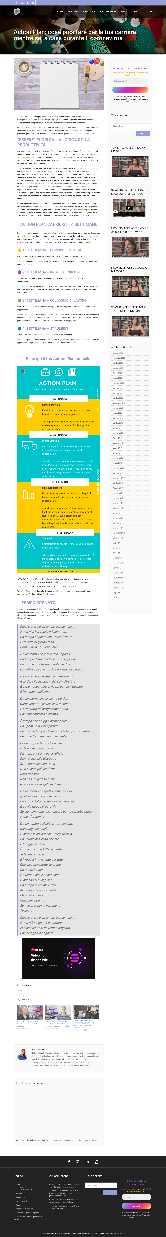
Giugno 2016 (117, 513)
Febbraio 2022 (118, 383)
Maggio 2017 (118, 493)
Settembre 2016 (119, 508)
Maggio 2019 (118, 433)
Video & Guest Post (26, 1189)
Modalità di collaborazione (26, 1209)
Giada (18, 1205)
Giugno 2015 (117, 548)
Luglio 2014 (117, 593)
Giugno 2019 (117, 428)
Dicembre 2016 (119, 503)
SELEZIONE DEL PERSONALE (81, 11)
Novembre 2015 (119, 533)
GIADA (134, 11)
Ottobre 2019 (118, 423)
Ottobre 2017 (118, 483)
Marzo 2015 (117, 558)
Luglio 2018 (117, 448)
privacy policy (130, 101)
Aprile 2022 (117, 373)
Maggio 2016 (118, 518)
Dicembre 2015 (119, 528)
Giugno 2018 (117, 453)
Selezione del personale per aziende (29, 1213)
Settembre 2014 (119, 588)
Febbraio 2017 (118, 498)
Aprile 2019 (117, 438)
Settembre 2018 (119, 443)
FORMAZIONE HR (108, 11)
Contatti (19, 1193)
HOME (60, 11)
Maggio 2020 (118, 408)
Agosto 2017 (118, 488)
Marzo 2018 (117, 463)
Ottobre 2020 (118, 398)
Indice (21, 1187)
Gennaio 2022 (118, 388)
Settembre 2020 (119, 403)
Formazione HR (21, 1201)
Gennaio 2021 (118, 393)
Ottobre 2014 (118, 583)
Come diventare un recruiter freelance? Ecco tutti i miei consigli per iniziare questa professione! (84, 1024)
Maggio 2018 (118, 458)
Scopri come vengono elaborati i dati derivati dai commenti (75, 1140)
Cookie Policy (122, 1233)
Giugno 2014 (117, 598)
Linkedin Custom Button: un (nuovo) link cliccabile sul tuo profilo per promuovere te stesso (57, 1023)
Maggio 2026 (118, 353)
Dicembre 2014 (119, 573)
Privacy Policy (110, 1233)
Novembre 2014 (119, 578)
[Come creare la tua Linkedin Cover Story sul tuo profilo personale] (30, 1012)
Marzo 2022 (117, 378)
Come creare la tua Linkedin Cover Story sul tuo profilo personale (28, 1023)
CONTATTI (147, 11)
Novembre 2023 (119, 358)
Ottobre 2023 (118, 363)
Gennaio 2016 (118, 523)
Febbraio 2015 (118, 563)
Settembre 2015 (119, 538)
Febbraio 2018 (118, 468)
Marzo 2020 (117, 413)
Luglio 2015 (117, 543)
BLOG (123, 11)
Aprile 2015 (117, 553)
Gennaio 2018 (118, 473)
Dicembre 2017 (119, 478)
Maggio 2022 (118, 368)
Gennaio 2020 (118, 418)
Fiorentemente (21, 1197)
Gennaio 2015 (118, 568)
